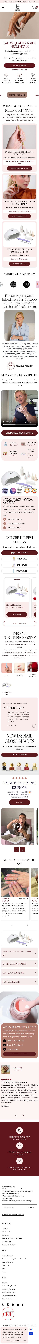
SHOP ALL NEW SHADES (20, 754)
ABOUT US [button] (6, 1224)
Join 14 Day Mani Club (9, 1289)
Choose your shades (19, 1054)
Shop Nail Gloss (19, 70)
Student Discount (7, 1256)
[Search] (32, 7)
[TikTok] (23, 1304)
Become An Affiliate (8, 1245)
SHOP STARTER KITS (19, 65)
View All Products (19, 623)
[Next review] (23, 1115)
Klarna (4, 1272)
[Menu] (2, 7)
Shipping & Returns (8, 1232)
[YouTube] (18, 1304)
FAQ (3, 1269)
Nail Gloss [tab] (22, 559)
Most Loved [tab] (22, 571)
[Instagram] (8, 1304)
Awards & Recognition (9, 1296)
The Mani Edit (6, 1242)
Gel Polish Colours (17, 1069)
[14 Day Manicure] (17, 7)
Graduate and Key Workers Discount (14, 1259)
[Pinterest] (3, 1304)
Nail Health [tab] (22, 565)
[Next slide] (34, 726)
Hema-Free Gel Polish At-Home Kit (15, 606)
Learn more (7, 1340)
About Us (5, 1229)
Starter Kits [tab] (22, 553)
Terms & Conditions (8, 1262)
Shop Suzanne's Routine (19, 432)
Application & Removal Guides (12, 1238)
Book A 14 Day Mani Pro (9, 1286)
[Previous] (16, 849)
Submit (32, 1207)
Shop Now (19, 802)
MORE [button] (4, 1278)
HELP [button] (4, 1251)
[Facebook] (13, 1304)
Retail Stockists (7, 1299)
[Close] (25, 1329)
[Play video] (19, 408)
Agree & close (20, 1340)
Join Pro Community (8, 1292)
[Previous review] (16, 1115)
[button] (36, 7)
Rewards (4, 1283)
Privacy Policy (6, 1265)
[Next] (22, 849)
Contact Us (5, 1235)
